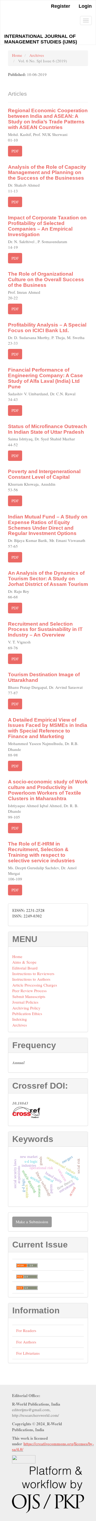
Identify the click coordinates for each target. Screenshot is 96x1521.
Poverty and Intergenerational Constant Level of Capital (44, 474)
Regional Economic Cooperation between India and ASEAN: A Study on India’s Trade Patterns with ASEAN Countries (48, 119)
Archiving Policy (26, 1008)
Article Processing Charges (34, 985)
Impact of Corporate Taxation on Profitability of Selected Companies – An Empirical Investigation (47, 226)
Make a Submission (32, 1221)
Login (85, 6)
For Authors (26, 1342)
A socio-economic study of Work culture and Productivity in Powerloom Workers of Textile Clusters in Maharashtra (48, 790)
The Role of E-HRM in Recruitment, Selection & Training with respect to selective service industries (41, 852)
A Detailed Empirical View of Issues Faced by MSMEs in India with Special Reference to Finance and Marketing (47, 728)
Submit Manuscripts (28, 996)
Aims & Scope (24, 962)
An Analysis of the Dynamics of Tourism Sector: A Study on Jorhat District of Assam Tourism (48, 578)
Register (60, 6)
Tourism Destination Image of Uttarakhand (44, 677)
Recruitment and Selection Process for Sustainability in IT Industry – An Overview (45, 629)
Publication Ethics (27, 1013)
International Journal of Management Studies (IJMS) (40, 39)
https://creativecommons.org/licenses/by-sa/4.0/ (53, 1446)
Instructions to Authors (31, 979)
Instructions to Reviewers (33, 973)
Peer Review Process (29, 990)
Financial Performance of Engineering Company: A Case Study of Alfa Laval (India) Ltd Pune (45, 378)
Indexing (19, 1019)
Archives (36, 55)
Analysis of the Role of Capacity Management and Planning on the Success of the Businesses (47, 172)
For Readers (26, 1330)
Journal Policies (25, 1002)
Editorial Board (25, 968)
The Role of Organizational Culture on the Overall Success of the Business (46, 279)
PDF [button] (15, 151)
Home (17, 55)
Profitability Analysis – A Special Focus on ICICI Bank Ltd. (47, 327)
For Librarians (28, 1353)
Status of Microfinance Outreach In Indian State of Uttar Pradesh (47, 429)
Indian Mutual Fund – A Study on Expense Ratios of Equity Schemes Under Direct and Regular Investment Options (47, 525)
